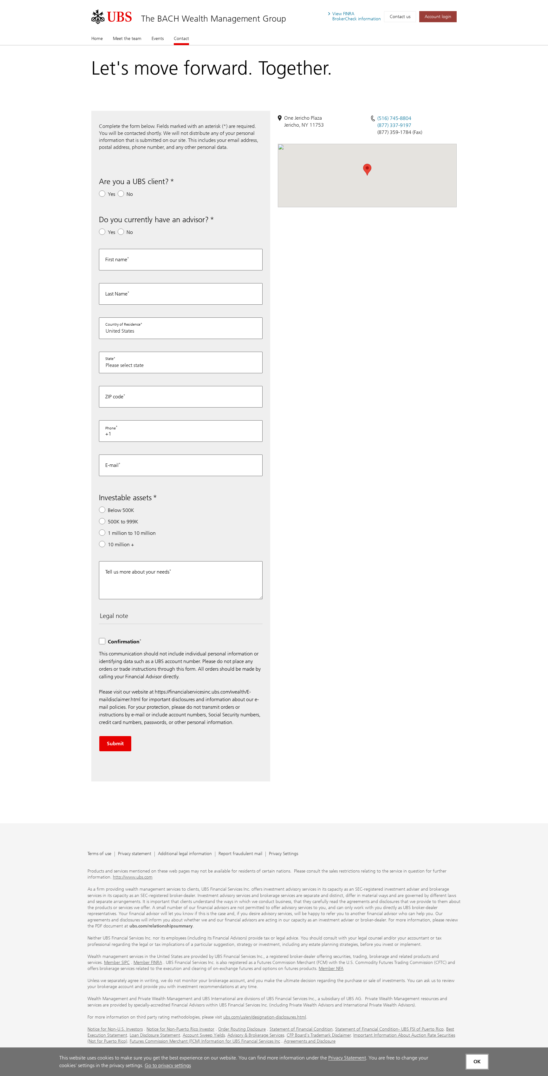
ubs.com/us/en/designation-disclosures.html (264, 1017)
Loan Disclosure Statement (155, 1035)
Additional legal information (185, 854)
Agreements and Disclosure (310, 1041)
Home (97, 38)
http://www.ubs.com (133, 877)
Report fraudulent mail (240, 854)
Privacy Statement (347, 1058)
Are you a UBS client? (134, 181)
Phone (110, 428)
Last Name (116, 294)
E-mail (112, 465)
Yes (111, 194)
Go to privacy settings (168, 1065)
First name (116, 259)
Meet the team (127, 38)
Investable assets (125, 497)
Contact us (400, 16)
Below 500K (121, 510)
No (130, 194)
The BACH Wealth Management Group (213, 18)
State (109, 358)
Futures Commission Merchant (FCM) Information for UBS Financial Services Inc (205, 1041)
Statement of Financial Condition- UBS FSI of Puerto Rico (389, 1029)
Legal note (114, 616)
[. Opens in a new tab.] (111, 17)
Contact (181, 38)
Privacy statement (134, 854)
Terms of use (99, 854)
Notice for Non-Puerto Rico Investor (180, 1029)
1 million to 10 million (132, 533)
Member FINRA (148, 962)
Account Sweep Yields (204, 1035)
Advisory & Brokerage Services (255, 1035)
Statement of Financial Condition (301, 1029)
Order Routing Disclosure (242, 1029)
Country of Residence (122, 324)
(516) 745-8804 (394, 118)
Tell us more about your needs (137, 572)
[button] (367, 170)
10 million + (121, 544)
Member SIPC (117, 962)
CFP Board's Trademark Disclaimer (319, 1035)
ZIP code (114, 397)
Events (158, 38)
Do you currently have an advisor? (154, 219)
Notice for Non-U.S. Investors (115, 1029)
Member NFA (331, 968)
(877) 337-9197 (394, 125)
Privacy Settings (283, 854)
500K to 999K (123, 522)
